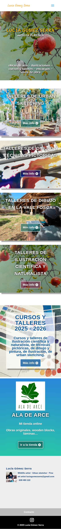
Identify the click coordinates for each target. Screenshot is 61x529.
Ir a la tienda (28, 444)
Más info (28, 123)
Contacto (29, 512)
